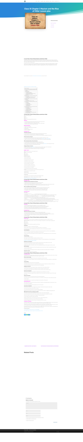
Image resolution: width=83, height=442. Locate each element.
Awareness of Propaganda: (29, 109)
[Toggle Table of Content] (36, 88)
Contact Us (53, 1)
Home (36, 1)
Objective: (27, 90)
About (50, 1)
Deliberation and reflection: (29, 104)
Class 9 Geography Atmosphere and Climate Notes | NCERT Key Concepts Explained (33, 383)
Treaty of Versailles (48, 138)
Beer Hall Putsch (45, 143)
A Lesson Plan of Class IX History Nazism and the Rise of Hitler (31, 89)
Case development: (28, 103)
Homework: (27, 99)
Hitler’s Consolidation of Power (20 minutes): (31, 97)
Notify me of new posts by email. (30, 420)
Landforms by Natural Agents (28, 389)
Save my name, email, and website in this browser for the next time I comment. (35, 417)
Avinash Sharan (56, 20)
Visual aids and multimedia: (29, 111)
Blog (44, 1)
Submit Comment (55, 422)
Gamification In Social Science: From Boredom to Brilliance (30, 86)
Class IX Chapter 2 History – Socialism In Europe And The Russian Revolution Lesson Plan (33, 310)
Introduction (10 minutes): (29, 92)
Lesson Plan (42, 1)
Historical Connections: (29, 110)
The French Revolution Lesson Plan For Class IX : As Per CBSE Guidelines (31, 309)
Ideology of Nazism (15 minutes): (30, 94)
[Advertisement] (41, 35)
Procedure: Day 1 (27, 91)
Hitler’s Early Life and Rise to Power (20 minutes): (31, 93)
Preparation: (28, 102)
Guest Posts (56, 1)
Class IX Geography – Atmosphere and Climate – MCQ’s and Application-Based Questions (34, 377)
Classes (38, 1)
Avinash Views (47, 1)
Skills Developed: (28, 105)
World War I (43, 138)
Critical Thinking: (28, 108)
